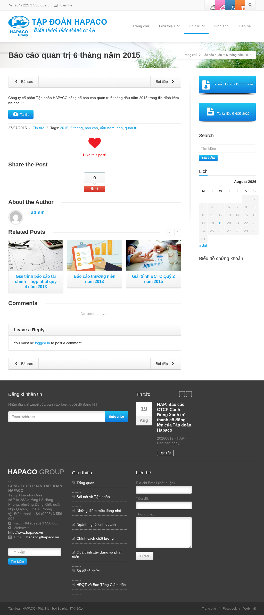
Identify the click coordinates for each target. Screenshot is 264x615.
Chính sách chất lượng (95, 538)
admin (38, 212)
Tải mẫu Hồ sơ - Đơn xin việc (233, 84)
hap (120, 128)
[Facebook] (210, 5)
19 (220, 223)
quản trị (131, 128)
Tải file (24, 115)
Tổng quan (85, 483)
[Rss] (35, 543)
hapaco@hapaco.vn (42, 537)
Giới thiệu (167, 26)
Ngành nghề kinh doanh (96, 524)
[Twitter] (43, 543)
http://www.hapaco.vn (25, 532)
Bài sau (26, 81)
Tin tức (194, 26)
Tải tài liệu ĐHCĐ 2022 (233, 113)
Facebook (230, 608)
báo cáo (91, 128)
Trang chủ (141, 26)
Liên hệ (65, 5)
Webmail (249, 608)
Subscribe (116, 416)
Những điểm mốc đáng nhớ (99, 511)
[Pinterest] (240, 5)
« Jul (203, 246)
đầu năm (107, 128)
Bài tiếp (162, 81)
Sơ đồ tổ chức (88, 571)
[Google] (51, 543)
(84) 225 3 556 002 (30, 5)
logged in (42, 343)
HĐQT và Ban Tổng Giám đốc (101, 585)
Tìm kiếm (208, 158)
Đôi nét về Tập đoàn (93, 497)
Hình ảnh (221, 26)
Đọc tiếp (165, 453)
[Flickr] (220, 5)
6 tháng (76, 128)
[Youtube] (230, 5)
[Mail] (58, 543)
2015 (64, 128)
